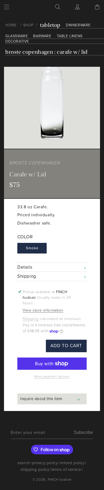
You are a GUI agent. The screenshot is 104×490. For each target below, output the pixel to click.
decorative (17, 41)
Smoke (32, 248)
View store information (43, 310)
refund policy (72, 463)
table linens (70, 36)
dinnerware (78, 25)
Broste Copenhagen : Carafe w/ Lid (46, 52)
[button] (7, 7)
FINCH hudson (59, 479)
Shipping (31, 319)
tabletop (50, 25)
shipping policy (35, 469)
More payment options (52, 376)
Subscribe (83, 432)
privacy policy (45, 463)
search (23, 463)
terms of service (66, 469)
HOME (11, 25)
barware (42, 36)
